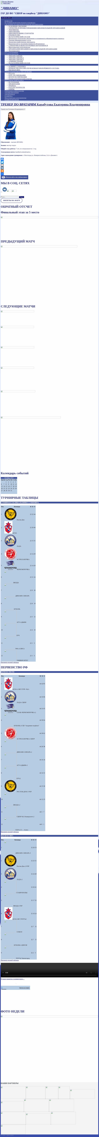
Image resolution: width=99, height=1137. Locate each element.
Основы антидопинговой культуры (20, 79)
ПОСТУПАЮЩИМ (11, 52)
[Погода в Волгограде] (15, 985)
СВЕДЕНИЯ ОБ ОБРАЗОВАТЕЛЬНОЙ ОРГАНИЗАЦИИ (24, 24)
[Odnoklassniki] (49, 170)
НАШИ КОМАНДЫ (11, 54)
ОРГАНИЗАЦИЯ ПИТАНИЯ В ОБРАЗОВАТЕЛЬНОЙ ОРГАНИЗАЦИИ (33, 49)
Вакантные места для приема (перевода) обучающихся (26, 44)
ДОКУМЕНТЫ (14, 30)
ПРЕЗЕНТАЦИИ (14, 84)
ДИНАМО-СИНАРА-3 (16, 59)
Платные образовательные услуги (20, 40)
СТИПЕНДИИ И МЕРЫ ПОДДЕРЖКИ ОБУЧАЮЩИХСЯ (28, 45)
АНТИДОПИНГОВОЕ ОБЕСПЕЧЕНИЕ (18, 72)
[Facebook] (49, 159)
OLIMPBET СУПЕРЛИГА (17, 66)
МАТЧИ (7, 65)
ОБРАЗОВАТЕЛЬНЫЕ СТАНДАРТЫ (21, 33)
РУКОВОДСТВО (14, 35)
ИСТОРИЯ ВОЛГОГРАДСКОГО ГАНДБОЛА (20, 23)
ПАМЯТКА (9, 96)
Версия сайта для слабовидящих (16, 177)
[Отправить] (49, 173)
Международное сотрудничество (19, 47)
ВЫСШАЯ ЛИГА (14, 70)
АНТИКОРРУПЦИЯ (12, 93)
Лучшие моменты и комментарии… (12, 979)
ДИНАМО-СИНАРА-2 (16, 58)
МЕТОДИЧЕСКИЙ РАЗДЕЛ (14, 80)
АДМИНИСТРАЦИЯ (16, 61)
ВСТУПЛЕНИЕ (14, 82)
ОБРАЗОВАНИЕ (14, 31)
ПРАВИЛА (12, 86)
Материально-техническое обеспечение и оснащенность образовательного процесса (36, 38)
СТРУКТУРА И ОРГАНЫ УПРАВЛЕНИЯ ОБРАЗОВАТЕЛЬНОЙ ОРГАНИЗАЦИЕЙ (37, 28)
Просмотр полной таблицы (10, 662)
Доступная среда (14, 51)
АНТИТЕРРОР (10, 94)
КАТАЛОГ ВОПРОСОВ (17, 87)
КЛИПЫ (11, 89)
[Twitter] (49, 162)
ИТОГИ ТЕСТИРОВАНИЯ (18, 77)
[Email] (49, 165)
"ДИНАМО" (10, 8)
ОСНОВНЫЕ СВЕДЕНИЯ (17, 26)
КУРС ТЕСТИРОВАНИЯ (17, 75)
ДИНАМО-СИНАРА (15, 56)
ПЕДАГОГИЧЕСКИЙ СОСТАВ (19, 37)
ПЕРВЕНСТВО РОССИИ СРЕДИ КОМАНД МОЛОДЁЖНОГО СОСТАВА (34, 68)
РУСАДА (12, 73)
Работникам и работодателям (14, 91)
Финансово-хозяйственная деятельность (22, 42)
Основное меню (6, 17)
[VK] (49, 168)
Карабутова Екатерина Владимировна (45, 104)
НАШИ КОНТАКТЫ (12, 99)
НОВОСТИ (8, 21)
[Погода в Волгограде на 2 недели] (24, 987)
